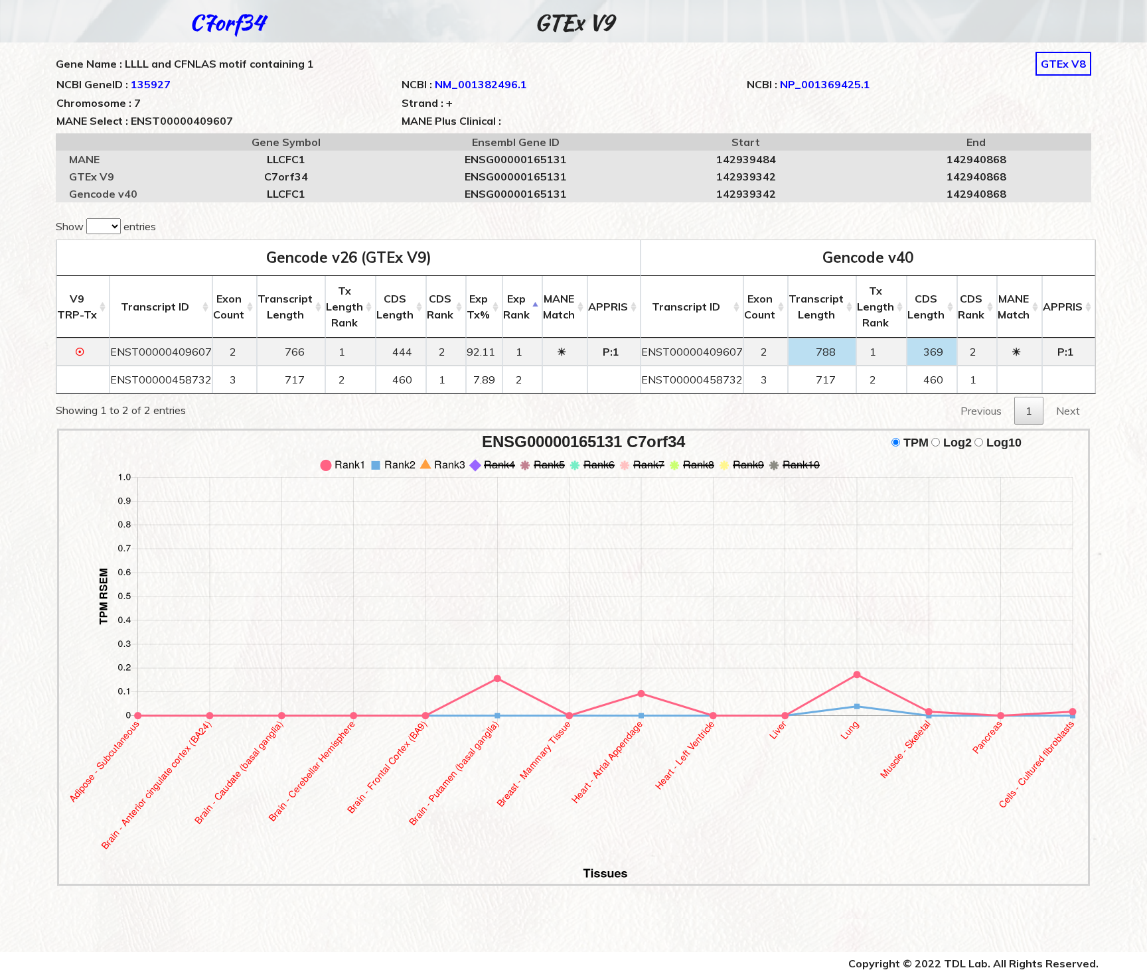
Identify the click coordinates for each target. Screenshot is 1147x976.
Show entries (106, 226)
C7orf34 (226, 22)
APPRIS (608, 306)
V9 (77, 306)
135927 (151, 84)
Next (1068, 410)
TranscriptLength (285, 306)
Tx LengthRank (344, 306)
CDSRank (440, 306)
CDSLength (395, 306)
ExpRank (516, 306)
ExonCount (228, 306)
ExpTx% (478, 306)
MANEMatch (559, 306)
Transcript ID (155, 306)
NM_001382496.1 (481, 84)
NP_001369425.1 (825, 84)
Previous (981, 410)
